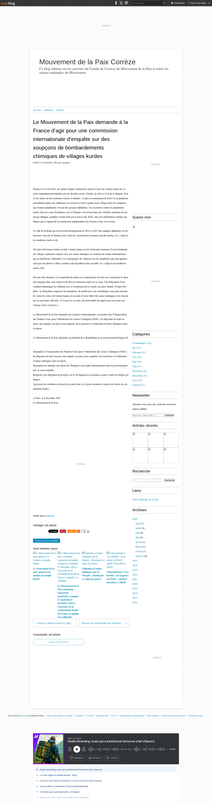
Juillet (138, 528)
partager (96, 758)
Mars (137, 546)
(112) (136, 347)
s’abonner (78, 758)
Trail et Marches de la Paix (145, 499)
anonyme (23, 715)
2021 (134, 579)
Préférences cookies (196, 715)
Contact (60, 110)
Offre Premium (152, 715)
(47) (137, 366)
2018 (134, 593)
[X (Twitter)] (121, 3)
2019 (134, 588)
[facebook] (116, 3)
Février (138, 551)
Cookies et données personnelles (173, 715)
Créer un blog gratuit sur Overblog (59, 715)
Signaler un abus (102, 715)
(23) (137, 380)
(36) (139, 370)
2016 (134, 602)
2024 (134, 565)
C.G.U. (114, 715)
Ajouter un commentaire (59, 642)
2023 (134, 569)
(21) (138, 384)
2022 (134, 574)
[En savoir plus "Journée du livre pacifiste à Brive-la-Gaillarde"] (155, 455)
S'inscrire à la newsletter (47, 540)
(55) (136, 357)
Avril (137, 542)
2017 (134, 597)
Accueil (37, 110)
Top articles (80, 715)
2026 (134, 518)
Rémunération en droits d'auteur (132, 715)
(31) (139, 375)
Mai (137, 537)
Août (137, 523)
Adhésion (48, 110)
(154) (142, 343)
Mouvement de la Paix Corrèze (87, 62)
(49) (136, 361)
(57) (139, 352)
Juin (137, 532)
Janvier (138, 556)
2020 (134, 583)
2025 (134, 560)
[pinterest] (126, 3)
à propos (114, 758)
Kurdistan (50, 515)
